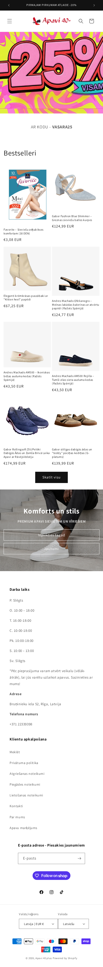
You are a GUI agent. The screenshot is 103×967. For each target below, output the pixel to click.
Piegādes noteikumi (25, 784)
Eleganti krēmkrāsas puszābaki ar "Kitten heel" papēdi (26, 297)
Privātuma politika (24, 763)
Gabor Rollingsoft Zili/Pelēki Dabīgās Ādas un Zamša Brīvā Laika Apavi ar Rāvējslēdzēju (27, 453)
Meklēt (15, 752)
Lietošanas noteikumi (26, 795)
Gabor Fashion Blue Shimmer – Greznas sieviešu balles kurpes (72, 218)
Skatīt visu (51, 477)
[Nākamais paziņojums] (94, 5)
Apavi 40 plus (43, 958)
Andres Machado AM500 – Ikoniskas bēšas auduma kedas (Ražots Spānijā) (27, 376)
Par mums (17, 817)
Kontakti (16, 806)
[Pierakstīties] (79, 858)
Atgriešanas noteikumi (27, 773)
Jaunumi (51, 548)
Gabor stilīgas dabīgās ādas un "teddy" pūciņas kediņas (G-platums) (72, 453)
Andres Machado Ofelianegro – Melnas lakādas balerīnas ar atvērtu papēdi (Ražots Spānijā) (75, 304)
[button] (9, 21)
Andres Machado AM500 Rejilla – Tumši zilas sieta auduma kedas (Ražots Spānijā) (73, 379)
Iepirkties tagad (51, 534)
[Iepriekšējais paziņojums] (9, 5)
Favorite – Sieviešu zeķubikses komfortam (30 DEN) (24, 231)
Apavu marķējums (23, 828)
